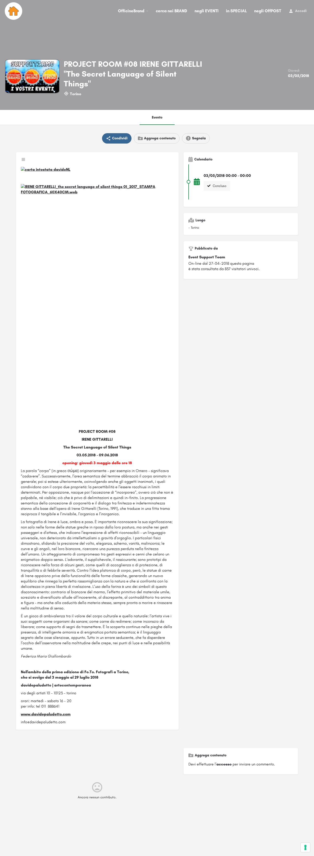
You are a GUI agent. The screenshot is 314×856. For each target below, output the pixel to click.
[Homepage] (14, 11)
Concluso (219, 186)
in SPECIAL (236, 10)
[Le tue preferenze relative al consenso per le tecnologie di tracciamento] (305, 847)
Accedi (301, 11)
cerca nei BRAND (171, 10)
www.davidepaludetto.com (46, 714)
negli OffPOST (267, 10)
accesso (224, 764)
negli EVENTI (207, 10)
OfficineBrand (131, 10)
